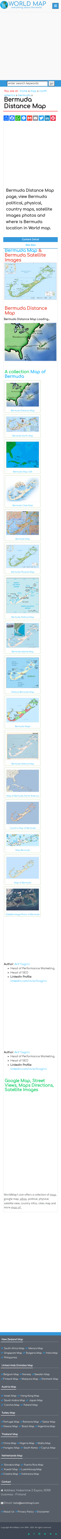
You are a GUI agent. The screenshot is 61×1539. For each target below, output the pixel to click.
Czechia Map (12, 1405)
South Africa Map (14, 1348)
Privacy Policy (26, 1512)
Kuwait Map (11, 1469)
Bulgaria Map (34, 1353)
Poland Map (31, 1405)
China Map (9, 1443)
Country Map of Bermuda (23, 828)
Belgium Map (11, 1374)
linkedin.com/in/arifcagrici (28, 981)
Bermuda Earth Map (22, 436)
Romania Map (31, 1422)
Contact (6, 1482)
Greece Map (10, 1426)
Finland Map (10, 1379)
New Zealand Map (12, 1339)
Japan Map (36, 1400)
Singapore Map (13, 1353)
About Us (8, 1512)
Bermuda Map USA (22, 472)
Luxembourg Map (31, 1469)
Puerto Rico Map (33, 1465)
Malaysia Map (30, 1379)
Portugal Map (11, 1422)
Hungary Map (11, 1448)
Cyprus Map (48, 1448)
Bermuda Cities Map (23, 505)
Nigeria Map (27, 1443)
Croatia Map (10, 1474)
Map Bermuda (22, 850)
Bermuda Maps (22, 726)
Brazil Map (28, 1426)
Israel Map (10, 1396)
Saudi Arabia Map (14, 1400)
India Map (52, 1353)
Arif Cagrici (22, 964)
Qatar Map (48, 1422)
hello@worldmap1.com (26, 1503)
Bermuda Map (21, 250)
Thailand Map (10, 1434)
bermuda (24, 95)
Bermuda (17, 1224)
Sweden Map (42, 1374)
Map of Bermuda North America (23, 796)
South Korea (31, 1448)
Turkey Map (8, 1413)
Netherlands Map (12, 1455)
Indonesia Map (30, 1474)
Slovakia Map (12, 1465)
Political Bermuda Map (22, 692)
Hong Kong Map (29, 1396)
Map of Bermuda (22, 883)
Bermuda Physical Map (22, 572)
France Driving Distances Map (29, 1315)
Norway (26, 1374)
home (23, 91)
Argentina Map (46, 1426)
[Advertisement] (30, 45)
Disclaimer (43, 1512)
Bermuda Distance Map (22, 410)
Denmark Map (50, 1379)
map (33, 91)
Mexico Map (35, 1348)
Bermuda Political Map (22, 617)
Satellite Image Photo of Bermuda (22, 914)
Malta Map (44, 1443)
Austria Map (9, 1387)
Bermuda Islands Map (23, 652)
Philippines (10, 1357)
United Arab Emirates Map (17, 1365)
